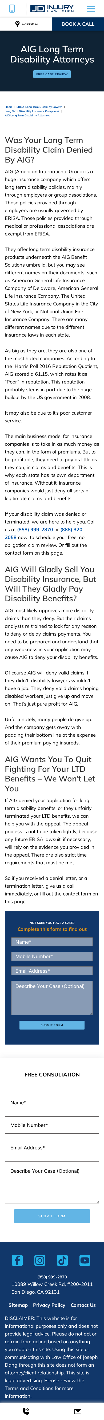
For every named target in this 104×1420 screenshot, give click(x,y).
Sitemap (18, 1305)
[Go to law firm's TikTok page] (62, 1261)
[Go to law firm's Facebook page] (17, 1261)
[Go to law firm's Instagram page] (39, 1261)
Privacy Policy (49, 1305)
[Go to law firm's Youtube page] (84, 1261)
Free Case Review (52, 74)
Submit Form (52, 1025)
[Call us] (26, 1411)
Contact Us (83, 1305)
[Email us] (78, 1411)
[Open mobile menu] (91, 9)
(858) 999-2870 (35, 529)
